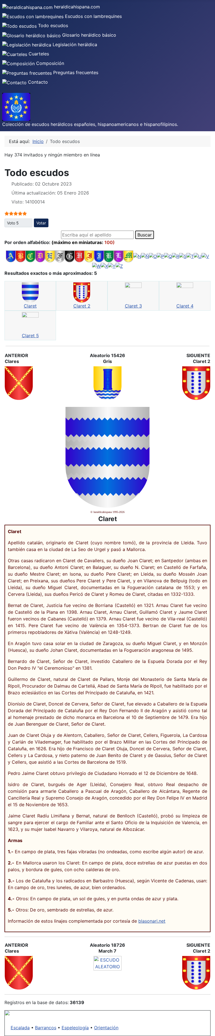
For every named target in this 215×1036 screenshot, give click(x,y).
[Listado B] (20, 256)
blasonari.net (151, 921)
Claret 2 (81, 306)
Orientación (106, 1027)
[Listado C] (30, 256)
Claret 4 (184, 306)
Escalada (20, 1027)
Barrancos (45, 1027)
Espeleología (75, 1027)
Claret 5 (30, 335)
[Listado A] (11, 256)
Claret (30, 306)
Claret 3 (133, 306)
